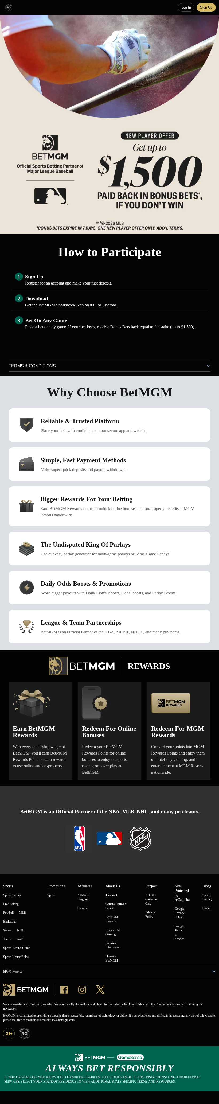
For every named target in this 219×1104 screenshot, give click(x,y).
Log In (186, 7)
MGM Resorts (12, 971)
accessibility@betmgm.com (57, 1020)
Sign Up (206, 7)
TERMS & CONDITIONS (32, 366)
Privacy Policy (146, 1004)
